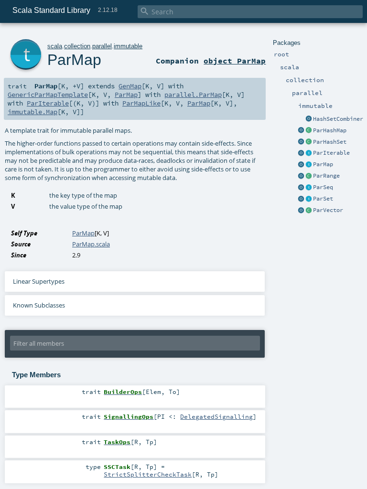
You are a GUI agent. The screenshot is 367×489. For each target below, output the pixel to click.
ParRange (326, 175)
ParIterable (331, 152)
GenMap (130, 86)
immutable (128, 46)
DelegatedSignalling (216, 416)
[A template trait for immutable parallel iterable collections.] (309, 153)
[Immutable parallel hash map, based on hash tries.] (309, 131)
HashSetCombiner (338, 119)
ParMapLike (141, 103)
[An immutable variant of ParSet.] (309, 199)
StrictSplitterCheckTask (148, 474)
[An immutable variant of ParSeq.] (309, 187)
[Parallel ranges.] (309, 176)
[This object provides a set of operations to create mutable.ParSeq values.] (301, 187)
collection (77, 46)
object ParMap (235, 60)
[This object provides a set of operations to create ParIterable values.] (301, 153)
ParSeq (323, 187)
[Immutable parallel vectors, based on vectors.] (309, 210)
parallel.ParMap (193, 94)
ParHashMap (329, 130)
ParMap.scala (91, 244)
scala (54, 46)
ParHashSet (329, 141)
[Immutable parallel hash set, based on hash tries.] (309, 142)
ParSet (323, 198)
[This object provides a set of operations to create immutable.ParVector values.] (301, 210)
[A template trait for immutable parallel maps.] (309, 165)
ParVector (328, 210)
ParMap (323, 164)
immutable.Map (32, 111)
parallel (102, 46)
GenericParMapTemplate (48, 94)
